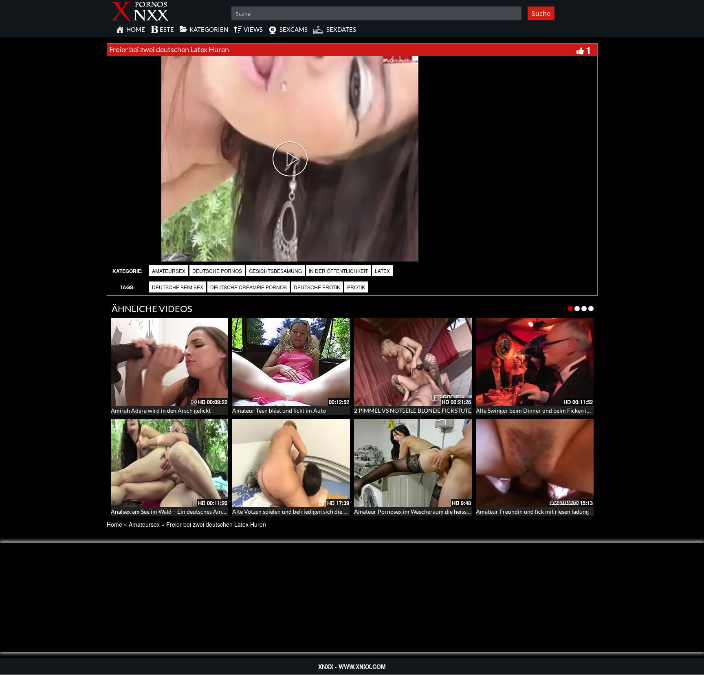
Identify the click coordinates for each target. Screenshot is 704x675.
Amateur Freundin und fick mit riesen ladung (532, 511)
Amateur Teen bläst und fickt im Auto (279, 410)
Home (114, 524)
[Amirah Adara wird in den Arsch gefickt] (170, 362)
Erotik (356, 287)
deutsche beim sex (177, 287)
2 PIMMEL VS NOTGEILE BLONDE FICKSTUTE (412, 410)
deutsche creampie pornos (248, 287)
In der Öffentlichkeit (338, 270)
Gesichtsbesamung (275, 270)
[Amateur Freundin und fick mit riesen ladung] (535, 463)
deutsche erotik (317, 287)
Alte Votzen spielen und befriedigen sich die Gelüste (297, 511)
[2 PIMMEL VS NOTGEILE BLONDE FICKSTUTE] (413, 362)
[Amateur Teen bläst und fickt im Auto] (291, 362)
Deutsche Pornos (217, 270)
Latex (382, 270)
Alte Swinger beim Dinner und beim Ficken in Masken (543, 410)
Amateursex (168, 270)
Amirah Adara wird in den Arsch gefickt (161, 410)
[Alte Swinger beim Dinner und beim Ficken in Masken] (535, 362)
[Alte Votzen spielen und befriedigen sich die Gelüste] (291, 463)
